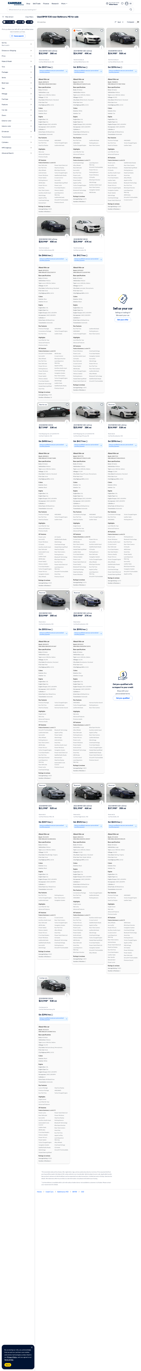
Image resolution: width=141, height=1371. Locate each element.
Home (39, 1192)
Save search (19, 36)
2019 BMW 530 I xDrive (82, 51)
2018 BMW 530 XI (115, 51)
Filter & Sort (9, 17)
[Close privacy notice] (31, 1347)
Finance (46, 3)
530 (82, 1192)
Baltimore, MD (63, 1192)
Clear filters (29, 17)
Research (55, 3)
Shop (28, 3)
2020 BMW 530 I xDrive (48, 239)
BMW (74, 1192)
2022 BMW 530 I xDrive (48, 51)
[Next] (67, 38)
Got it (8, 1365)
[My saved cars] (122, 3)
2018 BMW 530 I (45, 806)
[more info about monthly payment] (52, 67)
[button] (8, 22)
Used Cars (49, 1192)
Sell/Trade (36, 3)
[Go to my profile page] (128, 3)
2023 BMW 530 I (45, 613)
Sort (119, 22)
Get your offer (122, 320)
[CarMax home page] (16, 3)
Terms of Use (8, 1360)
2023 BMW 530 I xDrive (82, 613)
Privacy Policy (12, 1357)
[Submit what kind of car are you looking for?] (131, 9)
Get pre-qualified (122, 698)
